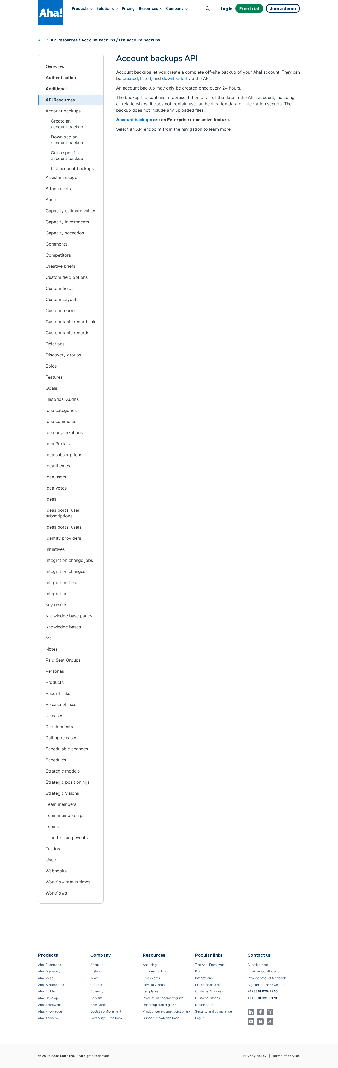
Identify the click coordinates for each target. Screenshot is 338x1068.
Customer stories (207, 998)
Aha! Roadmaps (49, 965)
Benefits (96, 998)
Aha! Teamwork (49, 1005)
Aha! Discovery (49, 971)
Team (94, 978)
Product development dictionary (166, 1011)
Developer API (205, 1005)
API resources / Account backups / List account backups (105, 40)
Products (80, 8)
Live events (151, 978)
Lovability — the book (106, 1018)
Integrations (204, 978)
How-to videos (154, 985)
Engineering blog (155, 971)
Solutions (105, 8)
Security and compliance (213, 1011)
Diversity (97, 991)
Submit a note (258, 965)
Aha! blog (150, 965)
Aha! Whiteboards (51, 985)
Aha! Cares (98, 1005)
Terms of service (286, 1056)
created (130, 78)
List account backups (72, 168)
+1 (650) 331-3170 (262, 998)
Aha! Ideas (45, 978)
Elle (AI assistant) (207, 985)
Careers (96, 985)
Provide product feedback (267, 978)
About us (96, 965)
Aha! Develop (48, 998)
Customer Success (209, 991)
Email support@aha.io (263, 971)
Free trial (249, 8)
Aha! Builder (47, 991)
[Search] (208, 8)
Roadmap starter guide (159, 1005)
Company (175, 8)
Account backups (134, 119)
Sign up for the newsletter (266, 985)
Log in (227, 8)
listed (145, 78)
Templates (150, 991)
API (41, 40)
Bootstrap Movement (105, 1011)
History (95, 971)
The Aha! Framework (210, 965)
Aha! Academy (48, 1018)
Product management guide (163, 998)
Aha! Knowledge (50, 1011)
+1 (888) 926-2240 (263, 991)
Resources (148, 8)
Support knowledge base (161, 1018)
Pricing (128, 8)
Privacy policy (255, 1056)
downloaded (174, 78)
